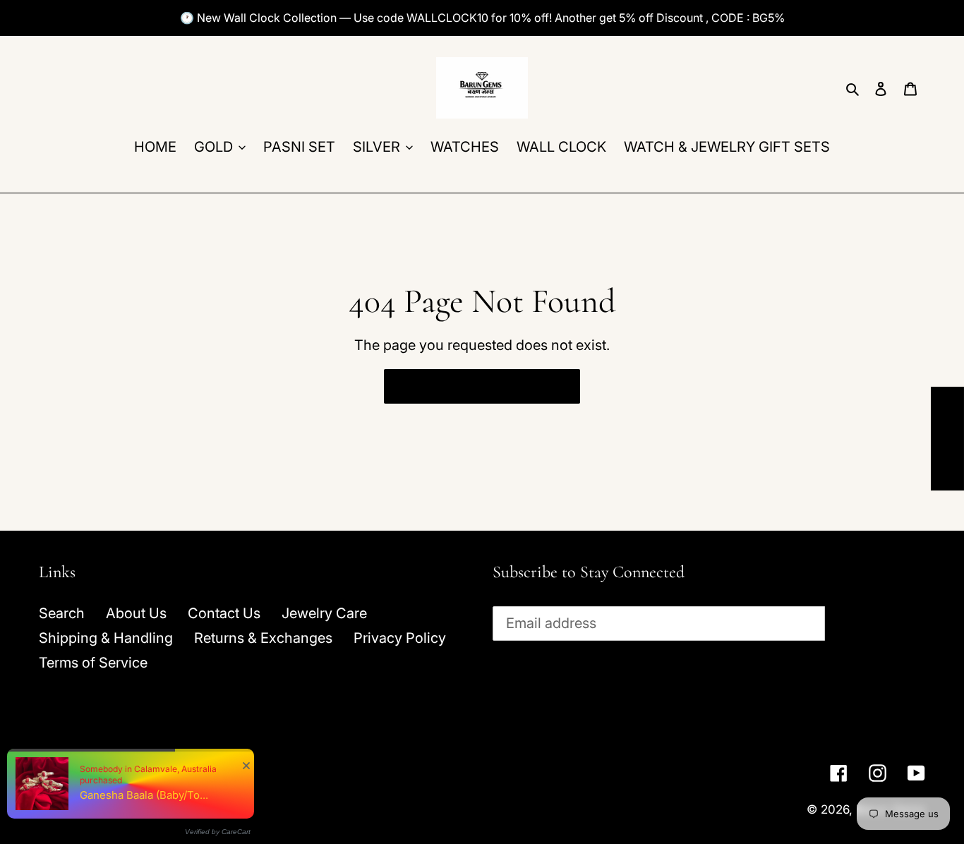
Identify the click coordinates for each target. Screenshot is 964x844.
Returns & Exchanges (263, 637)
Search (62, 613)
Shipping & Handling (106, 637)
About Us (136, 613)
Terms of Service (93, 662)
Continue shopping (471, 386)
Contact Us (224, 613)
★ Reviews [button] (948, 438)
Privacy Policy (400, 637)
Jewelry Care (324, 613)
